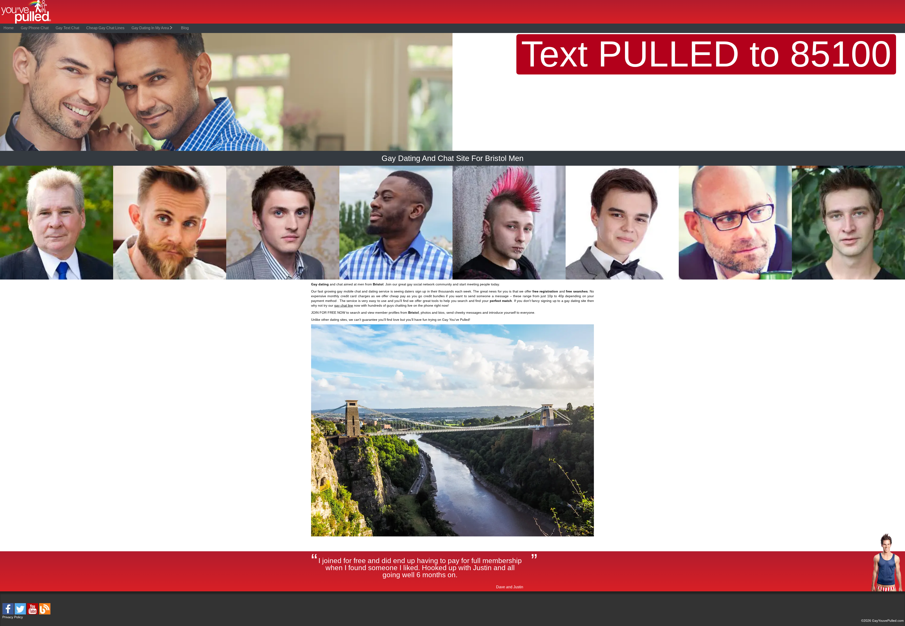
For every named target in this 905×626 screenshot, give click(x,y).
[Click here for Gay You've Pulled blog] (44, 613)
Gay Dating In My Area (151, 28)
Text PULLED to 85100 (706, 54)
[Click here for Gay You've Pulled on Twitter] (21, 613)
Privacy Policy (12, 617)
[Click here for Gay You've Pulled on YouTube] (33, 613)
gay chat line (343, 305)
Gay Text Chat (67, 28)
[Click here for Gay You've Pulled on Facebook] (8, 613)
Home (9, 28)
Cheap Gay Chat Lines (105, 28)
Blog (185, 28)
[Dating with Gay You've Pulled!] (26, 23)
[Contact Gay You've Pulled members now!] (56, 278)
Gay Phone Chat (35, 28)
